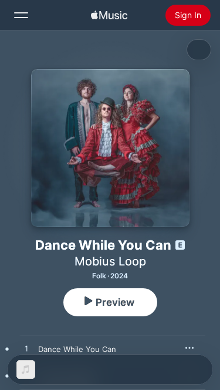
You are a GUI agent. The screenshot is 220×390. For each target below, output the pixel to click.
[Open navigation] (21, 15)
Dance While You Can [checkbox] (77, 349)
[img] (109, 15)
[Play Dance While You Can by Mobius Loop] (26, 349)
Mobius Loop (110, 261)
